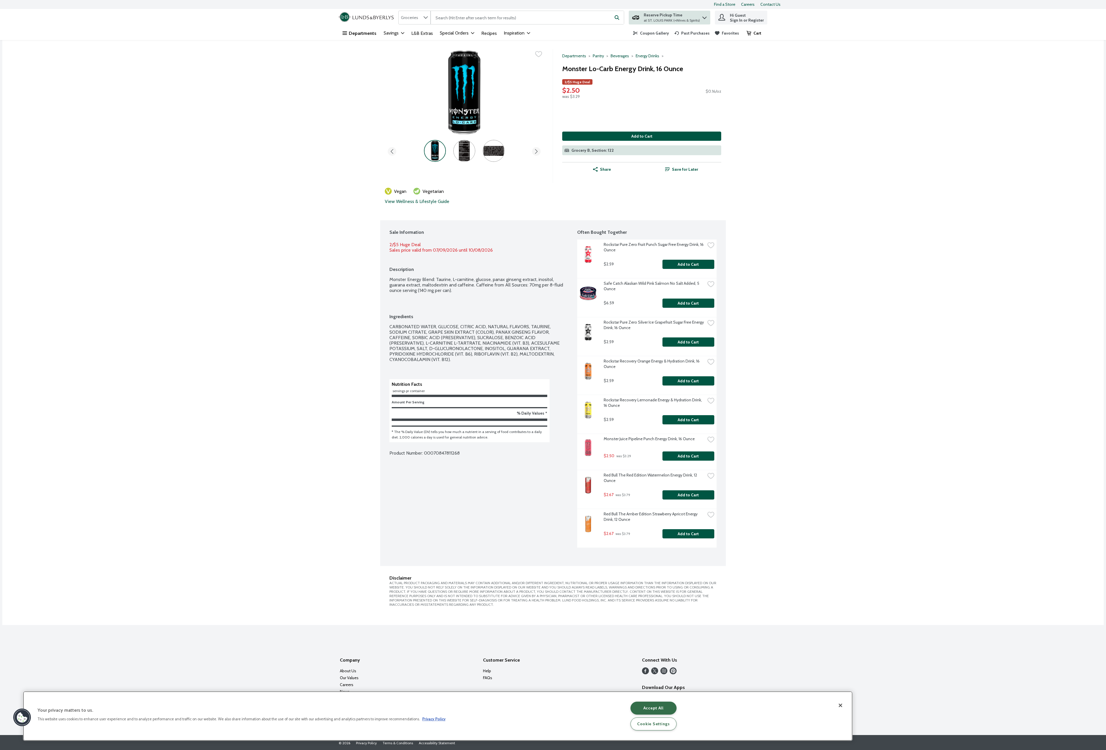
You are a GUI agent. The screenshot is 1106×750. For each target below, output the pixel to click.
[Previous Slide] (392, 150)
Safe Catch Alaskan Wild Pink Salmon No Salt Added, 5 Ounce (652, 286)
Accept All (653, 708)
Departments (362, 33)
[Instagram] (663, 672)
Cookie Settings (653, 723)
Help (487, 670)
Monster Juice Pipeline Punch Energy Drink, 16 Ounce (649, 438)
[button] (704, 16)
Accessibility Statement (437, 743)
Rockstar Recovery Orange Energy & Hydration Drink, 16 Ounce (652, 363)
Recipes (489, 33)
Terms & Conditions (397, 743)
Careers (748, 4)
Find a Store (724, 4)
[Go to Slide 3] (493, 150)
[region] (438, 716)
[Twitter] (654, 672)
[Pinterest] (673, 672)
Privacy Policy (366, 743)
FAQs (487, 677)
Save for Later (685, 169)
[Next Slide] (536, 150)
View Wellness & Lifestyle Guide (417, 201)
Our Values (349, 677)
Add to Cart (641, 136)
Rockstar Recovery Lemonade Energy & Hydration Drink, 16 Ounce (653, 402)
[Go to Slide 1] (435, 150)
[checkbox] (538, 54)
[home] (367, 17)
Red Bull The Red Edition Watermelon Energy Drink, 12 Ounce (651, 477)
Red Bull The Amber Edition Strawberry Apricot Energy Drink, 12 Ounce (651, 516)
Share (605, 169)
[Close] (840, 705)
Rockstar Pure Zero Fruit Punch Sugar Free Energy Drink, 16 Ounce (654, 247)
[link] (651, 33)
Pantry (598, 55)
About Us (348, 670)
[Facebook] (645, 672)
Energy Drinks (647, 55)
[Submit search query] (617, 17)
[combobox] (414, 17)
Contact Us (770, 4)
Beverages (620, 55)
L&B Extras (422, 33)
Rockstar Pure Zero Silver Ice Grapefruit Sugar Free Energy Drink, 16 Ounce (654, 325)
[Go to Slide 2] (464, 150)
